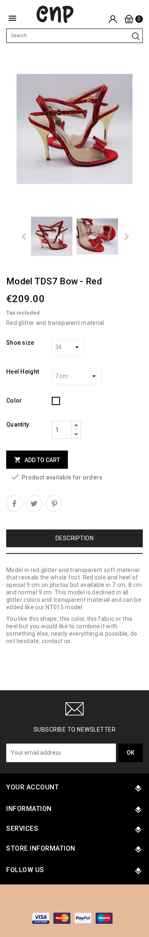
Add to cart (37, 459)
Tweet (34, 503)
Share (14, 503)
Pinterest (54, 503)
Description (74, 538)
